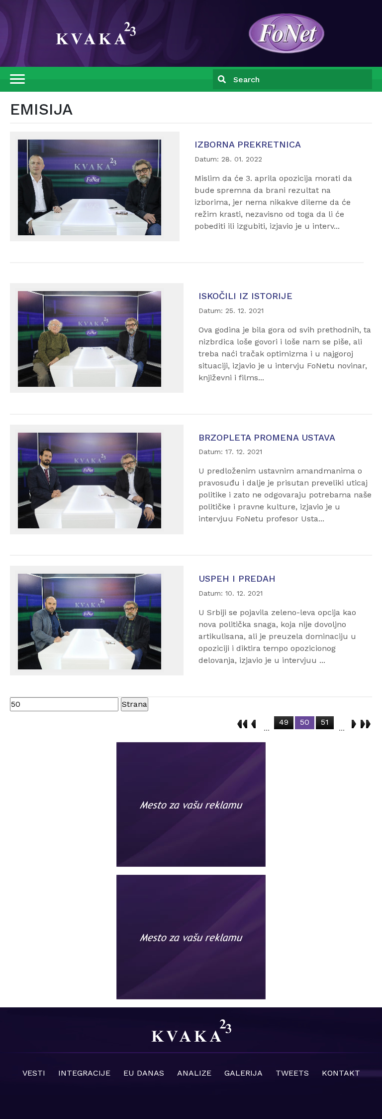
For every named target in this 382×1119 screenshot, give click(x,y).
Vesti (33, 1073)
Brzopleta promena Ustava (266, 437)
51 (325, 722)
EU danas (143, 1073)
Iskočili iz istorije (245, 296)
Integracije (84, 1073)
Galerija (243, 1073)
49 (283, 722)
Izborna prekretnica (247, 144)
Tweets (292, 1073)
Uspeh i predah (237, 578)
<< (242, 722)
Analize (194, 1073)
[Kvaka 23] (286, 32)
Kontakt (341, 1073)
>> (366, 722)
